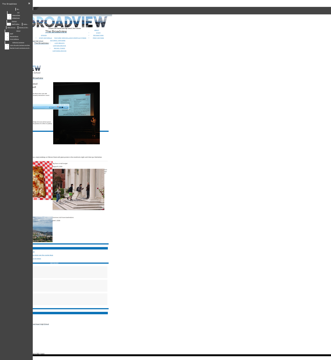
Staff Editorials (45, 38)
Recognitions (98, 35)
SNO (37, 353)
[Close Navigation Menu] (29, 3)
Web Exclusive (67, 38)
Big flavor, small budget (60, 163)
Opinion (44, 35)
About (96, 30)
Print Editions (98, 38)
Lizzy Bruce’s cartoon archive (20, 45)
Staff (98, 33)
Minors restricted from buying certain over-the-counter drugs (34, 255)
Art (18, 12)
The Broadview (9, 4)
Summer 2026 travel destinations (63, 217)
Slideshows (16, 18)
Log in (42, 353)
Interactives (16, 15)
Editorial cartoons (57, 40)
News (18, 9)
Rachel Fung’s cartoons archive (20, 48)
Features (57, 38)
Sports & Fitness (79, 38)
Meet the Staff (54, 263)
